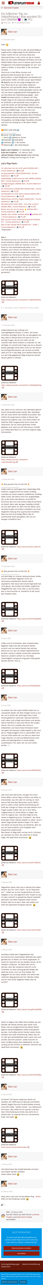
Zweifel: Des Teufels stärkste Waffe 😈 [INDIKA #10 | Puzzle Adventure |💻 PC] (21, 215)
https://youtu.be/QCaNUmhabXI (14, 1147)
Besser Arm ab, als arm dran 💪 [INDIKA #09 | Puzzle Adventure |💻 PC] (19, 210)
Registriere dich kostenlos (27, 1240)
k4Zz (39, 1196)
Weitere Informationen (9, 1282)
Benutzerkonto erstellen (21, 1248)
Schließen (23, 1282)
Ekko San (7, 23)
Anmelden (21, 1253)
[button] (3, 3)
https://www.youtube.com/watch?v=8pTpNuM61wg (14, 460)
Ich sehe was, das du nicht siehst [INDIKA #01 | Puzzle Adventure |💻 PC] (20, 169)
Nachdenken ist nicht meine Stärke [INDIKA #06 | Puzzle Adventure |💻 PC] (21, 195)
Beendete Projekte (25, 1217)
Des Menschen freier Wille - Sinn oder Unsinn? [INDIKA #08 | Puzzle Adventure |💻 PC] (20, 205)
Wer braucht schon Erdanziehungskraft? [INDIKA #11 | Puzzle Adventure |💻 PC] (20, 220)
